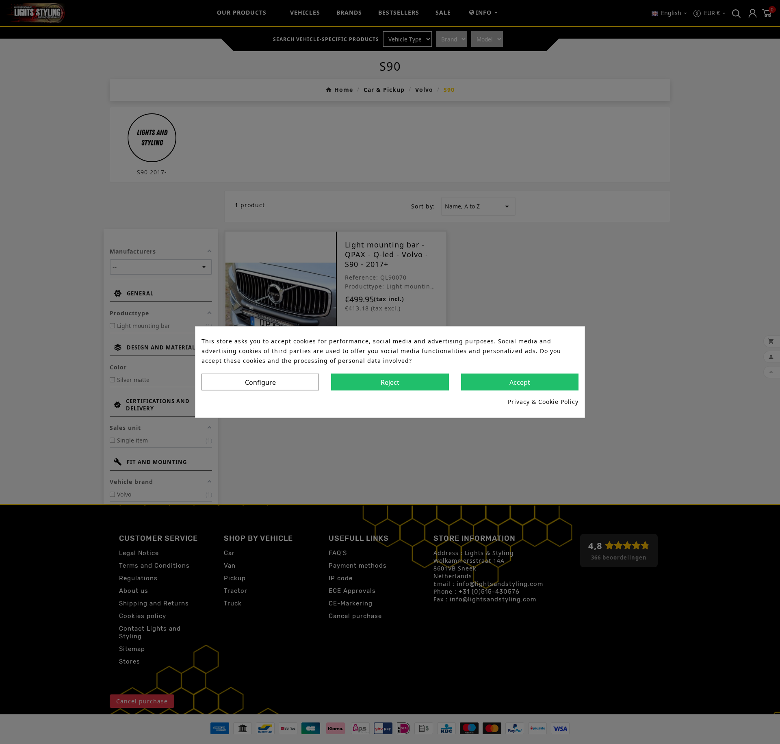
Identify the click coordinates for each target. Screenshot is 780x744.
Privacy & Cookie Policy (543, 402)
